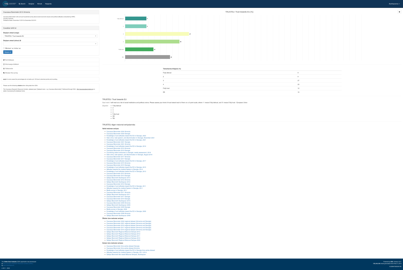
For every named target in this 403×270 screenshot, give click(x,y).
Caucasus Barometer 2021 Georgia (118, 142)
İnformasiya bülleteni (12, 64)
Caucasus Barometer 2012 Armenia (118, 180)
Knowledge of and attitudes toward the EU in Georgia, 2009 (126, 211)
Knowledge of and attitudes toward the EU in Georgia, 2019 (126, 146)
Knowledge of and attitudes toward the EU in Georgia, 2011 (126, 186)
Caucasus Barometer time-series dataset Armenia (123, 248)
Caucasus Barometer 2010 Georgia (118, 199)
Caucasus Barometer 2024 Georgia (118, 133)
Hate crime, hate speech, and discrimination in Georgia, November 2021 (131, 138)
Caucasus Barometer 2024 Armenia (118, 131)
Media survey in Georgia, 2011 (117, 190)
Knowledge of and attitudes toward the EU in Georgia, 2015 (126, 167)
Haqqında (48, 4)
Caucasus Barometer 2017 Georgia (118, 159)
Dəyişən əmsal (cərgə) (11, 33)
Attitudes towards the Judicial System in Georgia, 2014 (125, 169)
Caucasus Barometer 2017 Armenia (118, 157)
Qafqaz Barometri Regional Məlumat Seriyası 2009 (123, 240)
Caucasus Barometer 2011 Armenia (118, 192)
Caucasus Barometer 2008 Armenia (118, 213)
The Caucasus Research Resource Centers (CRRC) (18, 263)
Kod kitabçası (9, 60)
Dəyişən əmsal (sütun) (11, 40)
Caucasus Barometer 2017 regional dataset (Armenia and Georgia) (129, 227)
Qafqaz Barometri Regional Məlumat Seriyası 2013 (123, 232)
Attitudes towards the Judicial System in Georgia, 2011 (125, 188)
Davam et (8, 52)
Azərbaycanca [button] (394, 4)
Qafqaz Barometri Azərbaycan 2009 (118, 205)
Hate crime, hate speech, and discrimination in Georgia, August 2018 (129, 154)
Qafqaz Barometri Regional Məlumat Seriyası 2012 (123, 234)
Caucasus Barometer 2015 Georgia (118, 165)
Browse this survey (11, 73)
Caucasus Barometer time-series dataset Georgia (123, 246)
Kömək (39, 4)
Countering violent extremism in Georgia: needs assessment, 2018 (129, 152)
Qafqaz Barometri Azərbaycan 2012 (118, 182)
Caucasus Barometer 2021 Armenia (118, 144)
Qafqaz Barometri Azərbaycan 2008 (118, 215)
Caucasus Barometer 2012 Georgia (118, 184)
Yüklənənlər (9, 68)
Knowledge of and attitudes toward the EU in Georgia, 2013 (126, 171)
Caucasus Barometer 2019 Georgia (118, 150)
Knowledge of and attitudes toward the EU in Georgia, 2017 (126, 161)
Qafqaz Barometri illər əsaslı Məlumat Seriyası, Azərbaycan (126, 254)
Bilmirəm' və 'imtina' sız (13, 48)
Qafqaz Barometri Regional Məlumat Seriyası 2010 (123, 238)
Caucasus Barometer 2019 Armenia (118, 148)
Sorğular (31, 4)
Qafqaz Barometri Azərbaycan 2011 (118, 194)
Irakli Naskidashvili (8, 265)
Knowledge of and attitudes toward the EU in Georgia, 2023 (126, 136)
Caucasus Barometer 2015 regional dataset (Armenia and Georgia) (129, 230)
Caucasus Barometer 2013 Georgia (118, 175)
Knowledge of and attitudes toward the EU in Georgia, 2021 (126, 140)
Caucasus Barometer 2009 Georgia (118, 207)
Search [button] (23, 4)
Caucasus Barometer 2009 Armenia (118, 203)
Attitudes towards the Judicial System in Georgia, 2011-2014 (127, 252)
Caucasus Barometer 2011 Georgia (118, 196)
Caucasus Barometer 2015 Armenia (118, 163)
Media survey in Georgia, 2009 (117, 209)
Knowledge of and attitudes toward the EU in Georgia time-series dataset (131, 250)
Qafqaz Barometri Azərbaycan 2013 (118, 178)
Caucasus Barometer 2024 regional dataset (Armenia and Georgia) (129, 221)
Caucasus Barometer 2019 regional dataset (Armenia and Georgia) (129, 225)
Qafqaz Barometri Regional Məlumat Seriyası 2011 (123, 236)
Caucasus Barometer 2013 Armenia (118, 173)
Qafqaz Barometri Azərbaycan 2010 (118, 201)
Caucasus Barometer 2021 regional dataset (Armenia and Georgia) (129, 223)
